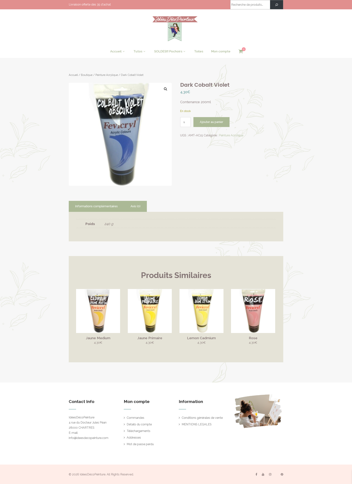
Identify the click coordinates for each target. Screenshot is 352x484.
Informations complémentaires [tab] (96, 206)
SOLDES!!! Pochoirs (168, 51)
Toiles (198, 51)
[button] (165, 89)
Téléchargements (138, 431)
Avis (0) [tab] (135, 206)
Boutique (86, 74)
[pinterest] (282, 474)
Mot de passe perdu (140, 444)
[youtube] (263, 474)
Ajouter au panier (211, 122)
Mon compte (220, 51)
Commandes (135, 417)
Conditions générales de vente (202, 417)
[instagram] (270, 474)
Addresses (134, 437)
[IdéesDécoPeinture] (175, 42)
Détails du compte (139, 424)
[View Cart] (241, 51)
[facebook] (256, 474)
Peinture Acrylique (107, 74)
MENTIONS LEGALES (197, 424)
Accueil (116, 51)
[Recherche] (276, 4)
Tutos (137, 51)
